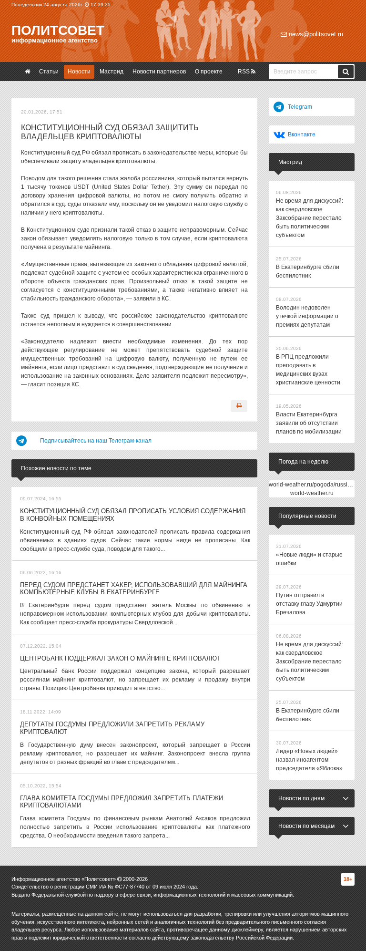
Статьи (49, 71)
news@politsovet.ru (315, 34)
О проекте (209, 71)
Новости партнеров (159, 71)
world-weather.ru (312, 493)
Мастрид (111, 71)
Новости (79, 71)
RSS (244, 71)
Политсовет (57, 30)
